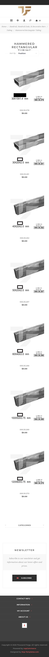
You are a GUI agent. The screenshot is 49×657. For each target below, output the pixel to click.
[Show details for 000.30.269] (24, 401)
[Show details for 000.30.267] (24, 273)
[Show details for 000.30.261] (24, 145)
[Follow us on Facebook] (24, 625)
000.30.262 (24, 238)
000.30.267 (24, 302)
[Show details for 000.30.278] (24, 81)
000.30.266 (24, 366)
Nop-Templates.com (30, 652)
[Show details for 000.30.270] (24, 465)
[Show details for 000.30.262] (24, 209)
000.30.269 (24, 429)
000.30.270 (24, 493)
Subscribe (26, 578)
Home (4, 27)
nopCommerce (29, 648)
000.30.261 (24, 174)
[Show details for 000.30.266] (24, 337)
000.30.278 (24, 110)
